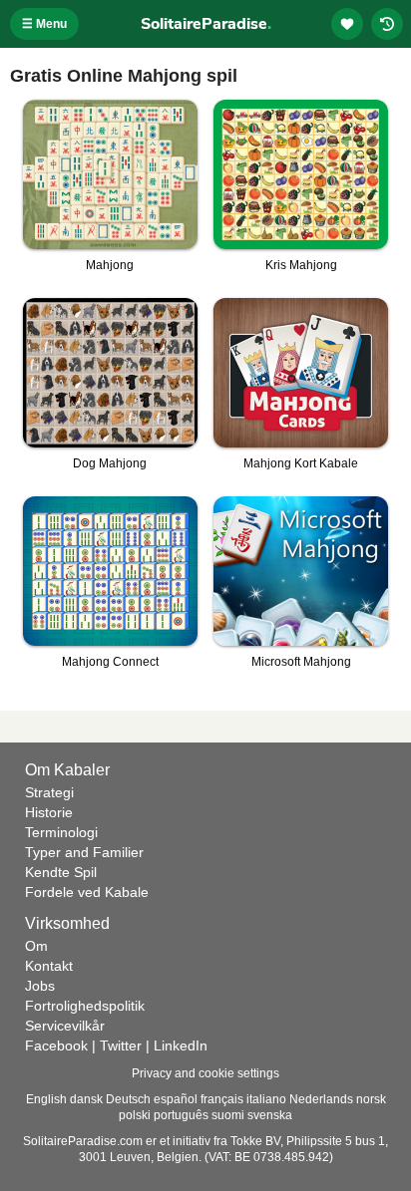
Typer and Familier (84, 852)
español (176, 1099)
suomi (227, 1115)
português (181, 1115)
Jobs (40, 986)
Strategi (49, 792)
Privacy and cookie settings (205, 1073)
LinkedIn (180, 1045)
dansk (86, 1099)
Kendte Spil (61, 872)
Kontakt (49, 966)
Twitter (121, 1045)
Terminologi (61, 832)
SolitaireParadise (206, 24)
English (46, 1099)
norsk (371, 1099)
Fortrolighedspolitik (85, 1006)
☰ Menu (44, 24)
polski (135, 1115)
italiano (266, 1099)
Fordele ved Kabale (87, 892)
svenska (269, 1115)
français (222, 1099)
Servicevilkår (65, 1026)
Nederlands (321, 1099)
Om (36, 946)
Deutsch (128, 1099)
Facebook (56, 1045)
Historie (49, 812)
